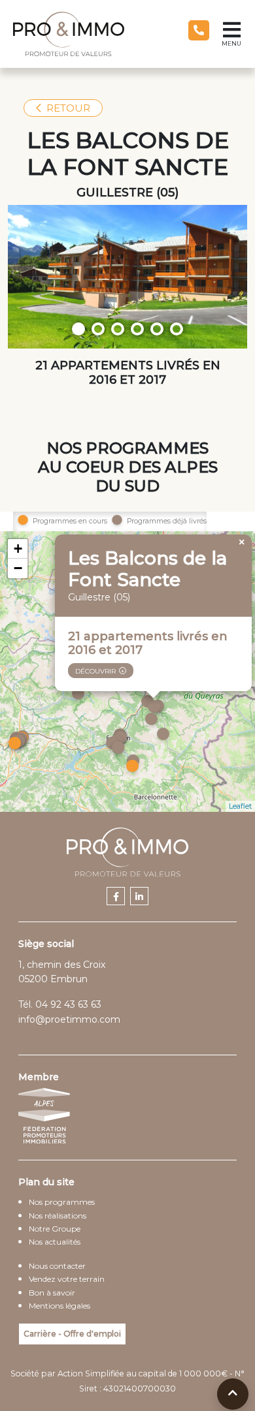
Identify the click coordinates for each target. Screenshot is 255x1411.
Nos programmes (62, 1202)
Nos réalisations (57, 1215)
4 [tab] (137, 328)
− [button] (18, 568)
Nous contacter (57, 1266)
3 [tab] (117, 328)
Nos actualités (54, 1242)
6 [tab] (176, 328)
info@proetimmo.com (69, 1019)
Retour (68, 108)
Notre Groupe (54, 1228)
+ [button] (18, 548)
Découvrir (95, 671)
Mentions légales (59, 1305)
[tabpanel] (127, 277)
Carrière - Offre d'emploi (72, 1334)
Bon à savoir (52, 1292)
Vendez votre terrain (67, 1279)
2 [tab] (98, 328)
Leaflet (240, 806)
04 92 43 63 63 (68, 1004)
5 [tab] (156, 328)
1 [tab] (78, 328)
